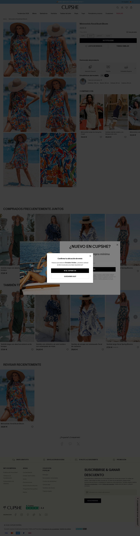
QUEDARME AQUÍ (70, 276)
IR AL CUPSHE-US (70, 271)
